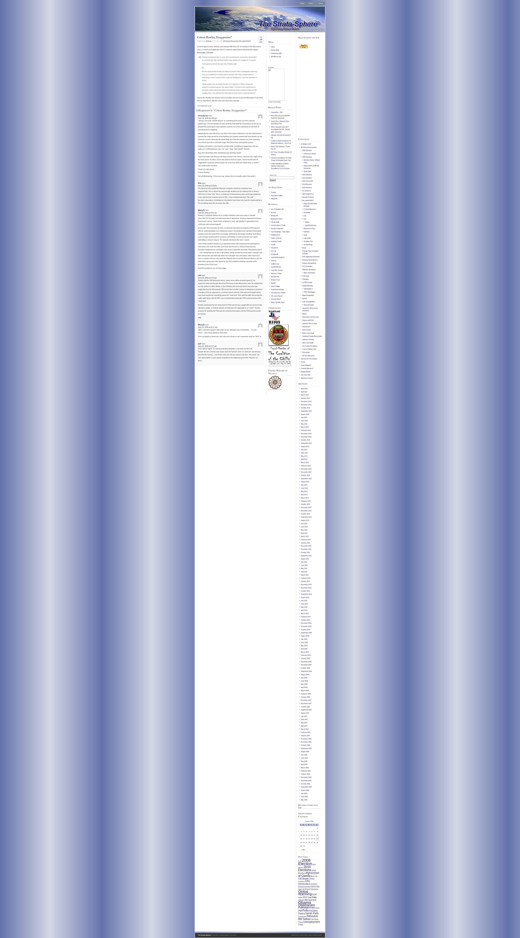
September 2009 (306, 632)
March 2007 (305, 729)
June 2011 (304, 565)
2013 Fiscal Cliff (307, 181)
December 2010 (306, 584)
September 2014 (306, 443)
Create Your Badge (274, 102)
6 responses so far (205, 106)
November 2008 (306, 665)
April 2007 (304, 726)
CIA (316, 876)
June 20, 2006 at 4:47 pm (207, 278)
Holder (300, 897)
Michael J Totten (276, 273)
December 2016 (306, 401)
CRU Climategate (309, 292)
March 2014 (305, 462)
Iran (305, 215)
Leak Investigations (308, 301)
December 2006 (306, 739)
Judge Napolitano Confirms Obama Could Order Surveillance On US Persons (280, 166)
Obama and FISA (308, 320)
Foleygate (305, 279)
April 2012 (304, 533)
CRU (307, 881)
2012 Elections (307, 178)
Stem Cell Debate (308, 342)
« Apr (303, 849)
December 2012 (306, 507)
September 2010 (306, 594)
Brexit (304, 248)
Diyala (307, 222)
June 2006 (304, 758)
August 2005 (305, 790)
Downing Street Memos (310, 260)
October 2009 (305, 629)
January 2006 (305, 774)
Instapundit (274, 254)
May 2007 (304, 722)
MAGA (304, 314)
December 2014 (306, 433)
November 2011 (306, 549)
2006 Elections (307, 150)
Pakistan (306, 231)
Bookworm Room (276, 219)
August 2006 (305, 751)
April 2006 (304, 764)
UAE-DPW (307, 238)
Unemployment (311, 921)
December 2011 (306, 546)
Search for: (273, 175)
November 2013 (306, 472)
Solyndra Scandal (308, 339)
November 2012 (306, 510)
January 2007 (305, 735)
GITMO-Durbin (307, 282)
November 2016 (306, 404)
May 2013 (304, 491)
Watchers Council (307, 378)
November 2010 (306, 588)
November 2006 (306, 742)
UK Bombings (308, 244)
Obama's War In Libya (309, 323)
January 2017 (305, 398)
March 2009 (305, 652)
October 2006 (305, 745)
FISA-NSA (305, 276)
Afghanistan (312, 872)
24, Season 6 (306, 190)
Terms (320, 3)
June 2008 (304, 681)
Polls (305, 910)
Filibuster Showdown (309, 269)
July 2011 (304, 562)
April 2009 (304, 649)
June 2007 (304, 719)
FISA (317, 887)
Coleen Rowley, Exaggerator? (214, 37)
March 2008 (305, 690)
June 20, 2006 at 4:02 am (207, 213)
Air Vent (273, 212)
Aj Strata (271, 67)
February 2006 (306, 771)
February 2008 (306, 694)
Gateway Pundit (276, 241)
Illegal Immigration (308, 295)
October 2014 (305, 440)
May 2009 (304, 645)
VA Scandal (306, 352)
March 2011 (305, 575)
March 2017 (305, 395)
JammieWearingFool (277, 257)
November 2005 (306, 780)
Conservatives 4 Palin (278, 225)
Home (302, 3)
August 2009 (305, 636)
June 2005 (304, 796)
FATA (313, 887)
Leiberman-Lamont (310, 153)
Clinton (312, 879)
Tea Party (314, 919)
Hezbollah (307, 212)
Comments (276, 53)
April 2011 (304, 571)
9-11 (299, 861)
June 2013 (304, 488)
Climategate (303, 878)
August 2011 (305, 559)
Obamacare (306, 326)
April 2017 (304, 392)
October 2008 (305, 668)
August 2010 (305, 597)
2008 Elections (307, 157)
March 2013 (305, 498)
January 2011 (305, 581)
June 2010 (304, 604)
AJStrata (208, 41)
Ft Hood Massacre (310, 209)
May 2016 (304, 424)
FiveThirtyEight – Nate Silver (280, 231)
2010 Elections (307, 174)
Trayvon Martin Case (309, 349)
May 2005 (304, 800)
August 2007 (305, 713)
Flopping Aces (275, 235)
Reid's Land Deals (308, 333)
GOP (314, 894)
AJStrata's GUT (306, 144)
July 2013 (304, 485)
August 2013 (305, 481)
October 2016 (305, 408)
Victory (300, 925)
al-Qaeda (304, 875)
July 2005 (304, 793)
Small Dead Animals (277, 289)
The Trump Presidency (309, 346)
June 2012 (304, 526)
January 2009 (305, 658)
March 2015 (305, 427)
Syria (305, 235)
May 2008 (304, 684)
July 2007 (304, 716)
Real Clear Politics (277, 195)
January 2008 (305, 697)
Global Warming (307, 285)
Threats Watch (276, 299)
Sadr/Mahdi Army (310, 225)
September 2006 (306, 748)
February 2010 (306, 616)
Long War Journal (277, 270)
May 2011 (304, 568)
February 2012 (306, 539)
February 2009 (306, 655)
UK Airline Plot (308, 241)
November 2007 (306, 703)
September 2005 (306, 787)
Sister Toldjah (275, 286)
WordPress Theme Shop (299, 935)
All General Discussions (231, 41)
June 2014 (304, 453)
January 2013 (305, 504)
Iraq (305, 219)
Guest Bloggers (306, 365)
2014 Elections (307, 184)
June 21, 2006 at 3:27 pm (207, 346)
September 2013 (306, 478)
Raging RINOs (306, 371)
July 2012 (304, 523)
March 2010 (305, 613)
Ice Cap (273, 251)
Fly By (303, 362)
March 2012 (305, 536)
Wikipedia (274, 198)
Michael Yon (275, 276)
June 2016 (304, 420)
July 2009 (304, 639)
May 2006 (304, 761)
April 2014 (304, 459)
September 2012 (306, 517)
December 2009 (306, 623)
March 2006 (305, 767)
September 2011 (306, 555)
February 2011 (306, 578)
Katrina (304, 298)
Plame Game (306, 330)
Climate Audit (275, 222)
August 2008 (305, 674)
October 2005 (305, 784)
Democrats (303, 884)
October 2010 (305, 591)
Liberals (301, 900)
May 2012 (304, 530)
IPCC (305, 897)
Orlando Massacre (307, 368)
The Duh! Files (306, 375)
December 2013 (306, 469)
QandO (273, 283)
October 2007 (305, 706)
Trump (300, 922)
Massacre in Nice (309, 228)
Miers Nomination (309, 273)
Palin (312, 907)
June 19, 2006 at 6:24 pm (207, 186)
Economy (306, 887)
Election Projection (277, 228)
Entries (275, 50)
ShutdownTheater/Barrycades (312, 336)
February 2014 (306, 465)
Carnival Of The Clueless (309, 358)
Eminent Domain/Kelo (309, 263)
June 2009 (304, 642)
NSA (314, 900)
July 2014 (304, 449)
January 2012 (305, 543)
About (311, 3)
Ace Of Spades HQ (277, 209)
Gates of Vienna (276, 238)
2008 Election (305, 862)
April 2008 (304, 687)
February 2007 (306, 732)
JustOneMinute (276, 267)
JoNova (273, 260)
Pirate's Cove (275, 280)
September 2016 (306, 411)
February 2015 (306, 430)
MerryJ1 (201, 210)
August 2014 (305, 446)
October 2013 (305, 475)
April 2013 (304, 494)
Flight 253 (301, 889)
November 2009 (306, 626)
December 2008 (306, 661)
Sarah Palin (307, 171)
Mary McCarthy (309, 305)
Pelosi (317, 908)
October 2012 (305, 514)
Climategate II (308, 289)
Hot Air (273, 244)
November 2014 (306, 437)
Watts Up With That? (278, 302)
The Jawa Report (276, 296)
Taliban (307, 919)
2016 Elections (307, 187)
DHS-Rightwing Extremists (311, 256)
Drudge (273, 192)
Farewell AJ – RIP (277, 112)
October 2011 (305, 552)
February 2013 (306, 501)
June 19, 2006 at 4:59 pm (207, 118)
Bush (312, 876)
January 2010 (305, 620)
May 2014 (304, 456)
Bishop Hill (274, 215)
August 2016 (305, 414)
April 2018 (304, 388)
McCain (308, 900)
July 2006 (304, 755)
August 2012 (305, 520)
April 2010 (304, 610)
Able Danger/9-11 (308, 194)
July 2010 (304, 600)
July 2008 (304, 677)
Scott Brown (302, 916)
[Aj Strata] (276, 100)
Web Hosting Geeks (315, 935)
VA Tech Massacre (308, 355)
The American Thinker (278, 292)
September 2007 (306, 710)
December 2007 (306, 700)
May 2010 (304, 607)
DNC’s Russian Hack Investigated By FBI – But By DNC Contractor (280, 129)
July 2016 (304, 417)
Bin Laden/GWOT (245, 41)
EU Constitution (307, 266)
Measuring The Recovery (310, 317)
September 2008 (306, 671)
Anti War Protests (308, 197)
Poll (300, 910)
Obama (304, 902)
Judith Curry (275, 264)
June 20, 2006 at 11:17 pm (207, 327)
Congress (301, 881)
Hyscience (274, 247)
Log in (273, 47)
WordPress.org (276, 56)
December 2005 (306, 777)
